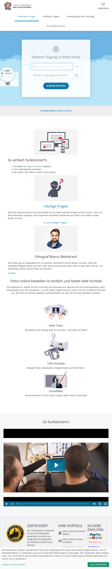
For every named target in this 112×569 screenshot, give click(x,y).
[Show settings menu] (100, 503)
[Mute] (94, 503)
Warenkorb (103, 8)
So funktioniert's (56, 26)
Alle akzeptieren (98, 564)
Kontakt (11, 273)
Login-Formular (34, 166)
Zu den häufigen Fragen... (56, 222)
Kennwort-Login (27, 16)
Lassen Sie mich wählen (13, 564)
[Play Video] (6, 503)
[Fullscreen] (105, 503)
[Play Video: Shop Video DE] (56, 465)
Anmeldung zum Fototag (80, 16)
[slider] (53, 503)
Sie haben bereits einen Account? (56, 111)
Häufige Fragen (51, 16)
